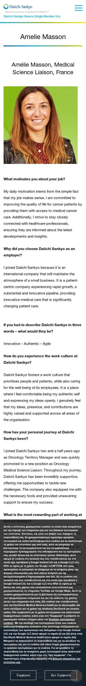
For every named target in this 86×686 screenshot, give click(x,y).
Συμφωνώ (23, 675)
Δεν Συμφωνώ (61, 675)
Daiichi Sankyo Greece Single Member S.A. (32, 16)
